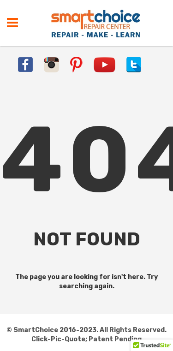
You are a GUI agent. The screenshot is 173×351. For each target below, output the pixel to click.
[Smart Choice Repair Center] (95, 23)
